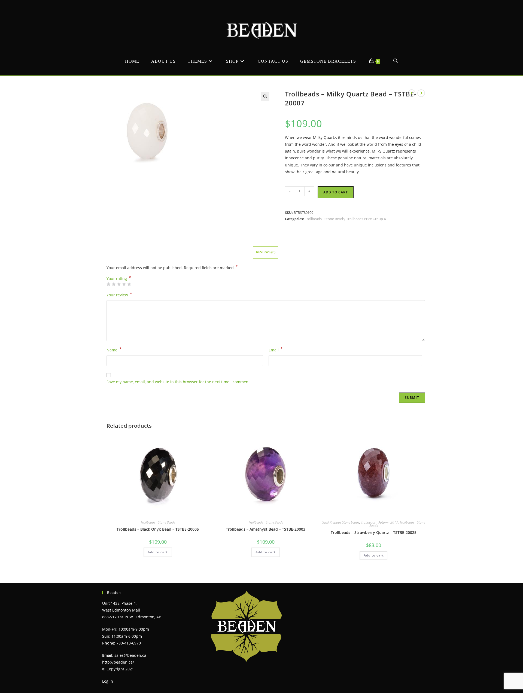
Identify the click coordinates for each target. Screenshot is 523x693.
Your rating (119, 279)
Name (114, 349)
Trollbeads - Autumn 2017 (379, 522)
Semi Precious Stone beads (340, 522)
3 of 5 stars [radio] (119, 284)
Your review (119, 294)
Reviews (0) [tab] (265, 252)
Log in (107, 681)
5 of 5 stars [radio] (129, 284)
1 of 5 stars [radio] (108, 284)
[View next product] (421, 93)
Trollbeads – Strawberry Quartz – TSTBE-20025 (373, 532)
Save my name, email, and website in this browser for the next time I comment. (179, 381)
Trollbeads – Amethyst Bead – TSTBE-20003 (265, 529)
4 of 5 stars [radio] (124, 284)
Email (276, 349)
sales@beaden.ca (130, 655)
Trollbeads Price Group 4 (366, 218)
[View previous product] (411, 93)
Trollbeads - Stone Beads (325, 218)
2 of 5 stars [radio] (113, 284)
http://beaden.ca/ (118, 662)
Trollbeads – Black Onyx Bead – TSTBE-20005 (158, 529)
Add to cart (335, 192)
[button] (265, 96)
